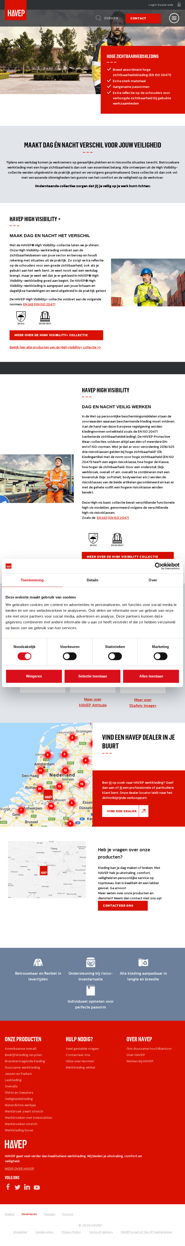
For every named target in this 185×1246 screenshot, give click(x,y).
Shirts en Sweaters (19, 1092)
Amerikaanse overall (20, 1048)
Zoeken (111, 18)
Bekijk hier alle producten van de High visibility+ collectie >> (55, 347)
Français (49, 1214)
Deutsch (67, 1214)
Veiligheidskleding (19, 1098)
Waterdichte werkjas (20, 1105)
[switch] (70, 658)
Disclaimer (20, 1232)
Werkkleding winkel (80, 1067)
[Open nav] (174, 18)
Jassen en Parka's (18, 1073)
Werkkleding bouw (19, 1130)
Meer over (93, 702)
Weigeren (34, 676)
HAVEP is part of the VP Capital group (146, 1232)
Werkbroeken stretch (21, 1123)
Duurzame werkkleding (22, 1067)
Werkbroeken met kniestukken (28, 1117)
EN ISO (40, 304)
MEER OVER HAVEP (19, 1168)
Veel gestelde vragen (82, 1048)
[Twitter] (17, 1187)
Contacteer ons (118, 905)
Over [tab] (153, 580)
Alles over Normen (80, 1061)
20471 (50, 304)
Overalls (11, 1086)
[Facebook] (8, 1187)
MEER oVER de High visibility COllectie (123, 556)
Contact (138, 18)
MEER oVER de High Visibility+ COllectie (51, 335)
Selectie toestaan (92, 676)
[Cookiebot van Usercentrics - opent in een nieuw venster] (158, 566)
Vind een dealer (121, 811)
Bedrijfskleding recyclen (23, 1054)
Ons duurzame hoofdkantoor (149, 1048)
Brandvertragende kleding (25, 1061)
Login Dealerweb (161, 5)
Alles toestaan (151, 676)
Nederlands (29, 1214)
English (9, 1214)
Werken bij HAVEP (139, 1061)
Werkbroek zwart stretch (24, 1111)
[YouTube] (37, 1187)
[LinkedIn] (27, 1187)
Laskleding (13, 1080)
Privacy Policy (71, 1232)
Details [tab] (93, 580)
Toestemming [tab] (32, 580)
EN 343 (28, 304)
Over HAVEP (135, 1054)
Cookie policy (44, 1232)
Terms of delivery (101, 1232)
